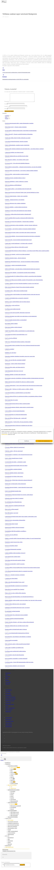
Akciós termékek (15, 767)
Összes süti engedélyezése (44, 440)
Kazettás (12, 797)
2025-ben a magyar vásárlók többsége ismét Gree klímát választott (17, 301)
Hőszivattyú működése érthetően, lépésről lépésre (14, 472)
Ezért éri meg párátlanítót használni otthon (13, 491)
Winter (12, 781)
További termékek (14, 783)
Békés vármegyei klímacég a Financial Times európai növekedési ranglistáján (19, 287)
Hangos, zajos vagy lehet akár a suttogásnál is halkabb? (15, 360)
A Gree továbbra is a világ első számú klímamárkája (14, 410)
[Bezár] (1, 757)
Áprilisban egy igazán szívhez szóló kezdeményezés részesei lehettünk (18, 210)
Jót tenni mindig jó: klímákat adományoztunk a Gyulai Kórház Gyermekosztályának (20, 130)
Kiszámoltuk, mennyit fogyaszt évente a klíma (13, 542)
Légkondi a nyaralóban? (9, 349)
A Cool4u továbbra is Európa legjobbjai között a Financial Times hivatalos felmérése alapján (22, 567)
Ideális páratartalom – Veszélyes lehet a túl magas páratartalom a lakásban (19, 421)
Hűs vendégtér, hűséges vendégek (11, 323)
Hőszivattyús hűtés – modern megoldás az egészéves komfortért (17, 174)
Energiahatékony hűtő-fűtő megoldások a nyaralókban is (15, 531)
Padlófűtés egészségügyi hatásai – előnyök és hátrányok (15, 258)
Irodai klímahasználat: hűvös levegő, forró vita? (14, 370)
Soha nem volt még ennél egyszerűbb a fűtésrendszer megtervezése (17, 312)
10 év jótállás (7, 691)
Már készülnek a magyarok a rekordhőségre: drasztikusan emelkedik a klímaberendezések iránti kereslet (24, 378)
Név (5, 103)
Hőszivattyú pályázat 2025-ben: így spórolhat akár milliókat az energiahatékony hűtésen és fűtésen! (23, 396)
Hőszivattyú (13, 804)
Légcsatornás (13, 799)
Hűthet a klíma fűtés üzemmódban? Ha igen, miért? (14, 582)
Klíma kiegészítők (14, 801)
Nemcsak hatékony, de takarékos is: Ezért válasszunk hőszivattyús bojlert (18, 454)
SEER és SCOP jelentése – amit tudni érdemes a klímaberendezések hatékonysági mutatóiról (22, 268)
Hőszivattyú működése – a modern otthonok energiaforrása (16, 207)
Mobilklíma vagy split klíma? (10, 352)
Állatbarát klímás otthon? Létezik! (11, 523)
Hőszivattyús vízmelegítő (15, 805)
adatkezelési (4, 434)
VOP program (8, 702)
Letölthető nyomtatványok (10, 697)
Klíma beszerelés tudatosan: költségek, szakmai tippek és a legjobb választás (19, 407)
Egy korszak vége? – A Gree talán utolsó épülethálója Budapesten (17, 163)
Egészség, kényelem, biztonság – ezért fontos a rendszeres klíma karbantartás (19, 622)
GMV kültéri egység (14, 812)
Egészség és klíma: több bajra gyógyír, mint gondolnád (15, 604)
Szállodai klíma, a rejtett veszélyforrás (12, 305)
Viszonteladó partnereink (13, 821)
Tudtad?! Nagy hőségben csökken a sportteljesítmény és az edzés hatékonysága (19, 330)
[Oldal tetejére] (27, 755)
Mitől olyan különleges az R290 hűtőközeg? (13, 185)
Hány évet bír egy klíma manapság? (11, 509)
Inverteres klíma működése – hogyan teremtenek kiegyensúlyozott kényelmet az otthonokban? (22, 236)
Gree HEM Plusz (8, 689)
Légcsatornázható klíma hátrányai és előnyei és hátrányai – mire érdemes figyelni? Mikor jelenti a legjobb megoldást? (27, 250)
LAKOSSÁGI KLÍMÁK (13, 765)
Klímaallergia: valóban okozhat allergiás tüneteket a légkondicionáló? (18, 214)
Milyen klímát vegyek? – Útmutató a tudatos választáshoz (16, 126)
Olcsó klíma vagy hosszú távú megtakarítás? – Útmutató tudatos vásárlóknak (19, 221)
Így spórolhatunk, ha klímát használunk (12, 611)
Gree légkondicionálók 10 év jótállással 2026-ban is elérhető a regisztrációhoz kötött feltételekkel (23, 276)
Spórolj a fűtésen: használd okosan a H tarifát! (13, 458)
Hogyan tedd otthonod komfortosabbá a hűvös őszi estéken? (16, 465)
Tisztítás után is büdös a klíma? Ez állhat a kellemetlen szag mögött (17, 137)
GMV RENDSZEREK (12, 810)
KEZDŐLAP (7, 762)
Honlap (5, 108)
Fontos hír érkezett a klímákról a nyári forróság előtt (15, 665)
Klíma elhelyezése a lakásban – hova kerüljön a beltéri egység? (17, 159)
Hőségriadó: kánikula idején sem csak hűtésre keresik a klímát (16, 156)
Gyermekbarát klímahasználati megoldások (13, 549)
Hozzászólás (7, 101)
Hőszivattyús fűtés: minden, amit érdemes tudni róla (15, 367)
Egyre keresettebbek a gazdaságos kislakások (13, 469)
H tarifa (6, 706)
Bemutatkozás (8, 673)
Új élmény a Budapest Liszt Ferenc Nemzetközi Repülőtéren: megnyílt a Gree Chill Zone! (22, 283)
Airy (11, 786)
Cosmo (11, 775)
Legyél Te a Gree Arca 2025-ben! (11, 534)
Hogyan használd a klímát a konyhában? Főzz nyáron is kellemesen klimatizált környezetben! (22, 345)
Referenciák (7, 676)
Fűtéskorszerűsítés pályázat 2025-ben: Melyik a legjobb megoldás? (17, 403)
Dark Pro (12, 777)
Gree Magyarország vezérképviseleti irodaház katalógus (15, 651)
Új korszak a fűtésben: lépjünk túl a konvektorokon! (15, 447)
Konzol (11, 796)
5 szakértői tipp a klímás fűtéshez (11, 578)
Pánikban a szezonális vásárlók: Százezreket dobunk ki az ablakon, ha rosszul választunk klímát (23, 538)
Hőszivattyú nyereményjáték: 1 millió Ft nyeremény (15, 563)
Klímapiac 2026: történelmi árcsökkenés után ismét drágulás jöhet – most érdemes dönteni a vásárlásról (24, 148)
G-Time (12, 778)
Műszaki (6, 118)
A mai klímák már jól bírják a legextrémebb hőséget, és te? (16, 334)
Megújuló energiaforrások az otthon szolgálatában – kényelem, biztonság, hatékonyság (21, 225)
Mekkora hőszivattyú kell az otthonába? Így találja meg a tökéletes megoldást (19, 381)
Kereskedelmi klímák (9, 721)
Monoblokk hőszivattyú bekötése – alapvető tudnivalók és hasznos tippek (18, 487)
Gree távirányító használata (10, 698)
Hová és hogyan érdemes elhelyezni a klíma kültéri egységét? (16, 247)
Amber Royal (13, 788)
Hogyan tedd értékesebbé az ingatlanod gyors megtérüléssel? (16, 585)
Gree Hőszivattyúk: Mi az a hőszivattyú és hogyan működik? (16, 614)
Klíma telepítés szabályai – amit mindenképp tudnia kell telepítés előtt (18, 188)
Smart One (12, 780)
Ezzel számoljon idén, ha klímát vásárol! (12, 556)
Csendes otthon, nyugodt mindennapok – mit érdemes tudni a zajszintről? (18, 243)
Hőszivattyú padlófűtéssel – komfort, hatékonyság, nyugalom (16, 181)
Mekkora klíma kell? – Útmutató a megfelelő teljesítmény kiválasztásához (19, 134)
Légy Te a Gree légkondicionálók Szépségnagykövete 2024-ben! (17, 633)
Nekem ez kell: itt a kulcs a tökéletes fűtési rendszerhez (15, 593)
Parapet (11, 794)
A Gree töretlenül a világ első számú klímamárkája (14, 654)
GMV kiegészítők (14, 815)
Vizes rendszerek (8, 723)
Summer (13, 769)
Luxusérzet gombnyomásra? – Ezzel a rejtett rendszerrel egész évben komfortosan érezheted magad (23, 385)
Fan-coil (12, 809)
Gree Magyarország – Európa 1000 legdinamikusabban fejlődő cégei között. (19, 662)
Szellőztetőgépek (8, 726)
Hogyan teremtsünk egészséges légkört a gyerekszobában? (16, 319)
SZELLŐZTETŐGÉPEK (13, 816)
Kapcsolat (7, 680)
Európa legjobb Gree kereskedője (11, 640)
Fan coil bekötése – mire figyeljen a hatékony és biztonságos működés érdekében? (20, 228)
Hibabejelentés (8, 711)
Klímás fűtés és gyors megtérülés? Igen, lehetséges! (14, 589)
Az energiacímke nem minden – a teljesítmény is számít (15, 461)
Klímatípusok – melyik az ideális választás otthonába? (15, 363)
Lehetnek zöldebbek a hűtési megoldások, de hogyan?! (15, 553)
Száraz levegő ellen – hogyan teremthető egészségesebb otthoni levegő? (18, 239)
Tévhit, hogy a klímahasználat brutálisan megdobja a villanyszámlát (17, 341)
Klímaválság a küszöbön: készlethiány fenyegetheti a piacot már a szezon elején (20, 356)
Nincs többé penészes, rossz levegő (11, 512)
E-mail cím (6, 106)
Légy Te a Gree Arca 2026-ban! (11, 338)
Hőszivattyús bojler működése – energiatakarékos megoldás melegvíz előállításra (20, 272)
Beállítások (26, 440)
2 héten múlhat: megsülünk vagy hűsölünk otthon (14, 647)
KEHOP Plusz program (9, 700)
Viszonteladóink (8, 695)
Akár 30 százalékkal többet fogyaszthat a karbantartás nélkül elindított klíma (19, 217)
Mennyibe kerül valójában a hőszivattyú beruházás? (14, 527)
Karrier (6, 678)
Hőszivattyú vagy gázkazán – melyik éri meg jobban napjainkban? (17, 254)
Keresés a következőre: (6, 862)
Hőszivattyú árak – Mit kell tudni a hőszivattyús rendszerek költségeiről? (18, 480)
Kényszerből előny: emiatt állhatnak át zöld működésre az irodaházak (18, 636)
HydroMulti (12, 791)
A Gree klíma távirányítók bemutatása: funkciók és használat (16, 141)
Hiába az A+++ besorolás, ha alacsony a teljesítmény (15, 574)
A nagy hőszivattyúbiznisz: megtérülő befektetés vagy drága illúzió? (17, 392)
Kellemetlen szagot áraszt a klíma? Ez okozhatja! (14, 498)
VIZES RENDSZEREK (12, 802)
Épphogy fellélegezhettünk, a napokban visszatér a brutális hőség (17, 145)
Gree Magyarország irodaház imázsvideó (12, 309)
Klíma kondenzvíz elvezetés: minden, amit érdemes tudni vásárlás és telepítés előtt (20, 232)
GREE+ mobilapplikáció (10, 707)
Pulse (11, 770)
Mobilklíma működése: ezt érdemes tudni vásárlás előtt (15, 374)
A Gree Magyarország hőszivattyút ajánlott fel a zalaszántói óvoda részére (19, 571)
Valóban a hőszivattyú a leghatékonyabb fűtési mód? (15, 505)
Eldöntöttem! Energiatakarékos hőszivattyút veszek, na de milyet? (17, 607)
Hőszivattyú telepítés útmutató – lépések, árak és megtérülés (16, 196)
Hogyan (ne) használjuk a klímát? (11, 545)
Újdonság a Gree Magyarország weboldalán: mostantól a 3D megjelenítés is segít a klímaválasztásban (24, 279)
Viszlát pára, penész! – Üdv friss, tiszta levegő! (14, 451)
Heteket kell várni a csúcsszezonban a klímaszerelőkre (15, 520)
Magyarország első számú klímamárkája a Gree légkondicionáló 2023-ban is (19, 596)
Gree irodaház (8, 682)
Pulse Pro (13, 772)
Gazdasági (7, 115)
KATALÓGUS (8, 845)
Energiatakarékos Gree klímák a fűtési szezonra (14, 476)
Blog (9, 839)
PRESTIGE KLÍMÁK (12, 785)
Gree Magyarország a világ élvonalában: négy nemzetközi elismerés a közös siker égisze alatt (22, 294)
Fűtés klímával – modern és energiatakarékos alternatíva (15, 265)
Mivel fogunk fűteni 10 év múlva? (11, 400)
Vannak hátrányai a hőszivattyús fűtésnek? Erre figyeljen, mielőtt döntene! (19, 494)
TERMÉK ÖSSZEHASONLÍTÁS (9, 851)
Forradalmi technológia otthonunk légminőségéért (14, 618)
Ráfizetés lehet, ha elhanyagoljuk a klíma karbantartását (15, 483)
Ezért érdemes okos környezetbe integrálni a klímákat (15, 560)
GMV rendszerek (8, 724)
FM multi (12, 793)
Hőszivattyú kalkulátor (12, 826)
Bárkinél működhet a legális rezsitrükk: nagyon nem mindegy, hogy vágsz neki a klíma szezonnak (23, 600)
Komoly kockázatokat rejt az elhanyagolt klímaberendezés (16, 414)
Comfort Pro (14, 773)
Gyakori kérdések (8, 709)
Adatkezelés (7, 683)
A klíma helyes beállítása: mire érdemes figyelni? (14, 152)
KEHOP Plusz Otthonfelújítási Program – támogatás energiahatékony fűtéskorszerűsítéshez (22, 261)
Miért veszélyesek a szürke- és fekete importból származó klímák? (17, 644)
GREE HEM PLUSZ (9, 847)
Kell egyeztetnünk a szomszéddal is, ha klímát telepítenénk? (16, 658)
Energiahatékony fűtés (9, 704)
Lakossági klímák (8, 717)
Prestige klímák (8, 719)
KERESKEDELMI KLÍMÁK (13, 789)
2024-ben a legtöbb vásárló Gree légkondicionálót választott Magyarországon (19, 443)
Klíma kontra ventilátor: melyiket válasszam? (13, 327)
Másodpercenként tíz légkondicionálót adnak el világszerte (16, 629)
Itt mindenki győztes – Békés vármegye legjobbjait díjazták (16, 290)
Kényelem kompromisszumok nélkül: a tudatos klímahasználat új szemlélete (19, 123)
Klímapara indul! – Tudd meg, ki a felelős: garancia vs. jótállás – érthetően (19, 389)
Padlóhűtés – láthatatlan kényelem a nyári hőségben (14, 199)
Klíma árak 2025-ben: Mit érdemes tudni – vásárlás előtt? (16, 418)
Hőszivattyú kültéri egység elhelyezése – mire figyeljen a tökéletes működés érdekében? (21, 170)
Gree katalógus (8, 693)
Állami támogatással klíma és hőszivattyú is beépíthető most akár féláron (18, 425)
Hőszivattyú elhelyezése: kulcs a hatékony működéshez (15, 203)
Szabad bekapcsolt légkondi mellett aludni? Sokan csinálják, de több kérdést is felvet (21, 516)
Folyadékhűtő (13, 807)
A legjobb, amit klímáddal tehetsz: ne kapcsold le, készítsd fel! (16, 298)
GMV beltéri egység (14, 813)
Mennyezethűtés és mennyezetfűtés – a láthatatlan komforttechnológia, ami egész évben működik (23, 166)
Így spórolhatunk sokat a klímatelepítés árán (13, 502)
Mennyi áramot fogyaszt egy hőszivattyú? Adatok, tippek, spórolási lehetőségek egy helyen (22, 192)
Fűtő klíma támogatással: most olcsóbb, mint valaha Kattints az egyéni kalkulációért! (21, 316)
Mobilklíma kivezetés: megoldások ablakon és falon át (15, 177)
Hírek (6, 117)
